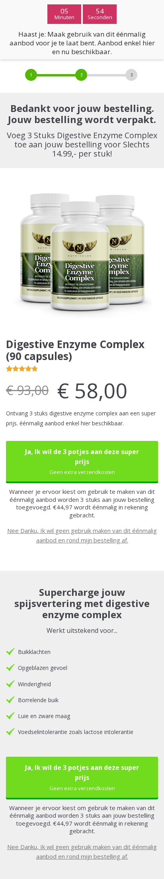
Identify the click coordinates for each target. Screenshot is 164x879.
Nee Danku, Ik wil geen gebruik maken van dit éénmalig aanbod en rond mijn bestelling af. (82, 535)
